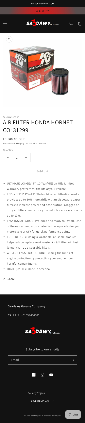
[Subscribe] (72, 360)
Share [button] (11, 279)
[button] (5, 23)
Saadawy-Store (37, 415)
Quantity (8, 150)
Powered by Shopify (52, 415)
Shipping (20, 143)
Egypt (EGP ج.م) (40, 400)
